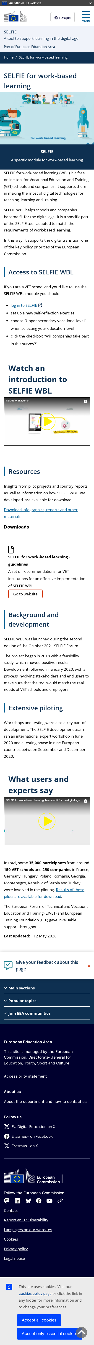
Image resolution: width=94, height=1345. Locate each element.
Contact (11, 1210)
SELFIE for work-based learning (43, 57)
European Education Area (28, 1042)
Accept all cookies (39, 1320)
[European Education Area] (15, 15)
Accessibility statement (25, 1076)
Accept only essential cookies (50, 1333)
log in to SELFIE (24, 305)
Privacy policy (16, 1248)
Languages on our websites (28, 1229)
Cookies (11, 1239)
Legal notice (14, 1258)
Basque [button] (65, 18)
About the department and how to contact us (45, 1101)
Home (8, 57)
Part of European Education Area (29, 46)
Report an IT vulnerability (26, 1219)
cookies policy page (35, 1293)
